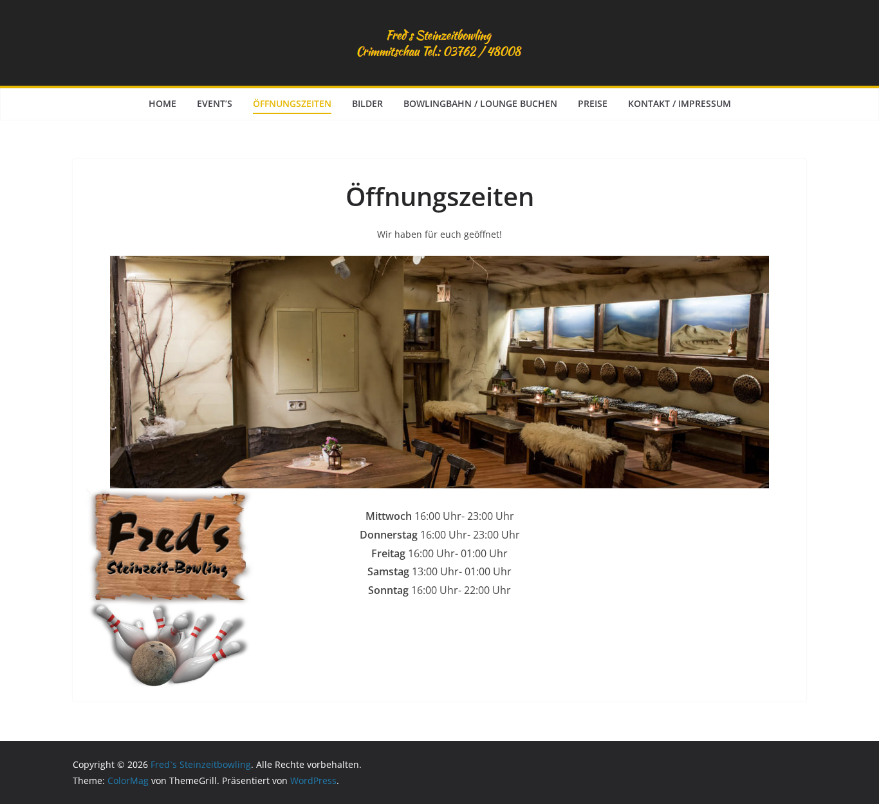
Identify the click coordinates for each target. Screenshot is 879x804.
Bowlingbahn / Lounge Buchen (480, 103)
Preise (592, 103)
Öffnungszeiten (292, 103)
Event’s (214, 103)
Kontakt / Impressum (679, 103)
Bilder (367, 103)
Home (162, 103)
